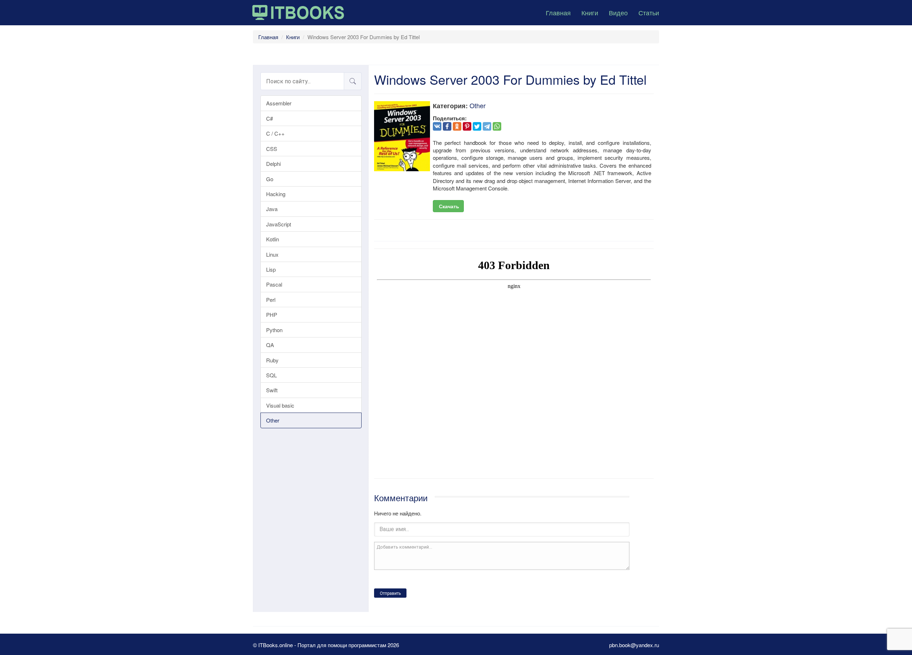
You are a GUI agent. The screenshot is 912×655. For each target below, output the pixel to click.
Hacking (275, 194)
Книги (589, 12)
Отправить (390, 593)
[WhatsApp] (497, 126)
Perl (270, 299)
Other (272, 420)
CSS (271, 148)
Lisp (271, 269)
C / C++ (275, 133)
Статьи (648, 12)
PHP (271, 314)
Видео (618, 12)
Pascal (274, 284)
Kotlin (272, 239)
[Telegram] (487, 126)
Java (272, 209)
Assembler (278, 103)
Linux (272, 254)
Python (274, 330)
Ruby (272, 360)
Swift (272, 390)
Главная (558, 12)
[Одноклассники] (457, 126)
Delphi (273, 163)
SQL (271, 375)
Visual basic (280, 405)
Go (269, 179)
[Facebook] (447, 126)
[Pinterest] (467, 126)
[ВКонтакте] (437, 126)
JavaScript (278, 224)
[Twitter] (477, 126)
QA (270, 345)
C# (269, 118)
